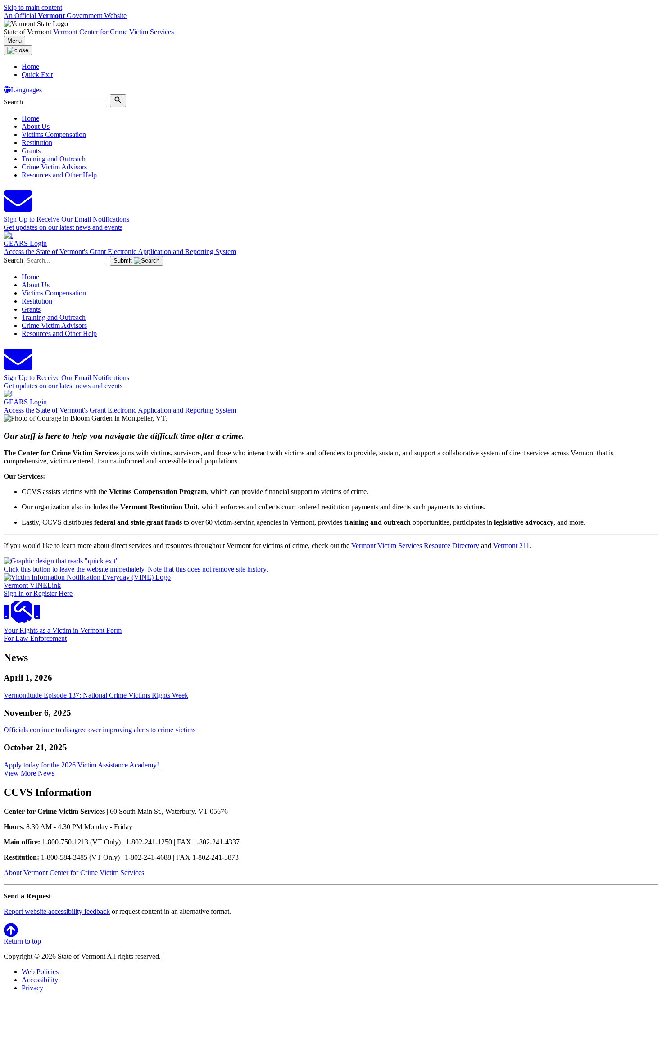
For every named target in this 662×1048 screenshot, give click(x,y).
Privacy (32, 988)
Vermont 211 (511, 545)
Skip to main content (33, 7)
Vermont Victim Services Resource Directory (415, 545)
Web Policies (40, 971)
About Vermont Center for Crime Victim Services (74, 872)
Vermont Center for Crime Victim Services (113, 32)
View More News (29, 773)
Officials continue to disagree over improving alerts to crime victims (99, 730)
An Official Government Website (65, 15)
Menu (14, 40)
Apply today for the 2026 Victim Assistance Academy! (81, 765)
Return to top (22, 941)
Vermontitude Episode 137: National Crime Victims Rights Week (96, 695)
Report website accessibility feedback (57, 911)
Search (13, 102)
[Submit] (118, 100)
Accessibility (40, 980)
